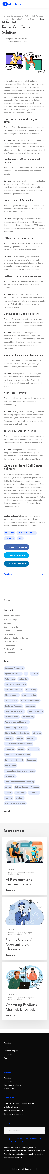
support (8, 793)
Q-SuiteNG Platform (12, 1107)
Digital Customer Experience (17, 733)
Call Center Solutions (26, 533)
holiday (20, 738)
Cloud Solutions (11, 695)
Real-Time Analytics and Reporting (19, 782)
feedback (9, 738)
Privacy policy (9, 1089)
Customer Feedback (13, 706)
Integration (9, 749)
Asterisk (7, 623)
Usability (19, 798)
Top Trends (34, 793)
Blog (5, 1058)
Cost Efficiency (11, 701)
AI (26, 674)
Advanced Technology (14, 668)
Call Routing (31, 690)
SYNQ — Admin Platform (13, 1110)
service (8, 787)
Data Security (9, 634)
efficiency (37, 733)
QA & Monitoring (11, 653)
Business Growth (11, 627)
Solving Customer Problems (27, 787)
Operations (31, 760)
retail (20, 538)
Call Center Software (13, 690)
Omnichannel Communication (17, 755)
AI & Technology (10, 620)
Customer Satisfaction (14, 711)
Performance (10, 765)
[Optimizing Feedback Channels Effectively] (24, 977)
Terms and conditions (12, 1085)
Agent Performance (12, 616)
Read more (10, 890)
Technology (20, 793)
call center (9, 533)
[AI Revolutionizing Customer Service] (24, 851)
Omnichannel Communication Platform (19, 1103)
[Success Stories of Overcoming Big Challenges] (24, 912)
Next (43, 574)
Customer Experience (13, 631)
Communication (29, 695)
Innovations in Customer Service (18, 744)
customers (9, 538)
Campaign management (13, 1114)
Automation (10, 679)
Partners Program (11, 1051)
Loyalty (21, 749)
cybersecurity (28, 717)
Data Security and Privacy (15, 728)
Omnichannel (9, 645)
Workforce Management (15, 803)
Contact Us (8, 1054)
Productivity (10, 776)
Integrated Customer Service (16, 42)
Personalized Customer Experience (20, 771)
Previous (8, 574)
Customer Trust (11, 717)
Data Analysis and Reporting (17, 722)
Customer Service (35, 711)
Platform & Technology (13, 649)
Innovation (31, 738)
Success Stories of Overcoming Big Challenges (19, 944)
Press (6, 1047)
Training (8, 798)
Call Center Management (15, 684)
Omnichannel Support (14, 760)
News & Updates (10, 642)
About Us (7, 1043)
